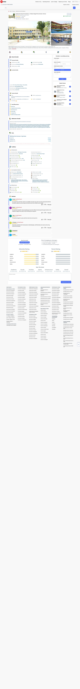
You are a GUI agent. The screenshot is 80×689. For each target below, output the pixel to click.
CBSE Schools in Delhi (32, 300)
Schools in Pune (43, 320)
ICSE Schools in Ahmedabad (56, 304)
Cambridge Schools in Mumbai (11, 325)
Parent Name (56, 58)
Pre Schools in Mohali (21, 318)
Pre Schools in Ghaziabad (22, 306)
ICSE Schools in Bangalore (56, 302)
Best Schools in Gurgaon (10, 293)
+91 (27, 99)
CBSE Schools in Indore (33, 309)
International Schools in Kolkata (45, 298)
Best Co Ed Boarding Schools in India (68, 341)
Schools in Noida (43, 327)
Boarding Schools (46, 1)
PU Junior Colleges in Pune (10, 319)
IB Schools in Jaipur (32, 328)
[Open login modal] (73, 1)
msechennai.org (38, 95)
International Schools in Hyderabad (44, 295)
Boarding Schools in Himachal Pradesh (68, 306)
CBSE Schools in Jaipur (32, 304)
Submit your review (66, 282)
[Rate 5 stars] (20, 16)
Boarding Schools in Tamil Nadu (68, 289)
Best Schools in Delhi (9, 297)
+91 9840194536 (18, 99)
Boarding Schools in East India (68, 330)
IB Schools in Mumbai (32, 324)
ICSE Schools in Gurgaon (56, 290)
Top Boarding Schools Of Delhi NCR (68, 346)
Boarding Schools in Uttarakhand (66, 311)
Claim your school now (24, 242)
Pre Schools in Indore (21, 316)
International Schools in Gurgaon (44, 304)
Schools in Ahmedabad (44, 332)
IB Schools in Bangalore (33, 331)
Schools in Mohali (43, 337)
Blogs (69, 1)
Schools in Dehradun (44, 318)
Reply (48, 204)
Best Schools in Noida (9, 295)
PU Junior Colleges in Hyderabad (9, 322)
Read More (14, 48)
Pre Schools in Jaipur (21, 311)
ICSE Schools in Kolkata (55, 288)
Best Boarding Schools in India (68, 333)
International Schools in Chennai (46, 296)
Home (10, 11)
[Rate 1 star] (16, 16)
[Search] (74, 8)
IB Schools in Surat (32, 336)
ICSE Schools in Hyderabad (56, 297)
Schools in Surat (43, 334)
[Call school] (70, 87)
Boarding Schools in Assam (67, 291)
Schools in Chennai (44, 315)
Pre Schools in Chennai (21, 295)
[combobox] (39, 8)
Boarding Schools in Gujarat (67, 297)
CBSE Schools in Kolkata (33, 297)
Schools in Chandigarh (44, 339)
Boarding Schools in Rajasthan (68, 303)
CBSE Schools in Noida (32, 290)
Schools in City (38, 1)
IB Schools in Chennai (32, 329)
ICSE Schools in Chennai (55, 311)
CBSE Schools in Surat (32, 307)
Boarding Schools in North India (68, 324)
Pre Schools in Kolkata (21, 297)
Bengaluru (53, 318)
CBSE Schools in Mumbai (33, 292)
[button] (10, 52)
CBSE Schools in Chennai (33, 295)
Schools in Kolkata (43, 317)
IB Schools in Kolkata (32, 319)
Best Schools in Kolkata (10, 302)
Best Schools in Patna (9, 312)
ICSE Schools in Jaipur (55, 299)
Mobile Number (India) (58, 66)
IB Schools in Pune (32, 326)
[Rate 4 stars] (19, 16)
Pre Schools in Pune (21, 300)
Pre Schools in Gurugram (22, 302)
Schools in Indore (43, 336)
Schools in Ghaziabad (44, 325)
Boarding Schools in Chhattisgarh (66, 294)
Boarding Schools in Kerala (67, 313)
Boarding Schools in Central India (67, 328)
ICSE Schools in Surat (55, 309)
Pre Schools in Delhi (21, 290)
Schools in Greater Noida (44, 329)
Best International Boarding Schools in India (67, 344)
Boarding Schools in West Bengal (67, 308)
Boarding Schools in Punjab (67, 319)
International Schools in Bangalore (44, 290)
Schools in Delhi (43, 310)
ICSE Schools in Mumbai (55, 292)
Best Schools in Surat (9, 307)
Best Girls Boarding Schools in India (68, 336)
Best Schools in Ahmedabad (10, 305)
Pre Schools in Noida (21, 307)
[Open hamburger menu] (79, 1)
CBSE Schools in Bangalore (33, 288)
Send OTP (62, 69)
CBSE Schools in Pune (32, 299)
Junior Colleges (54, 1)
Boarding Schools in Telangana (68, 317)
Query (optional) (57, 72)
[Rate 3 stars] (18, 16)
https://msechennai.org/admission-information (23, 121)
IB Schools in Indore (32, 335)
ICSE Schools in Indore (55, 300)
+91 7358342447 (38, 99)
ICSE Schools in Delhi (55, 306)
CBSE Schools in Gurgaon (33, 302)
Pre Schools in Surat (21, 314)
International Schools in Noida (45, 306)
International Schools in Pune (45, 300)
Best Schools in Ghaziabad (10, 311)
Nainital (53, 322)
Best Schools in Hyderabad (10, 300)
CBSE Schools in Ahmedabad (33, 306)
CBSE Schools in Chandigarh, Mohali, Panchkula (33, 312)
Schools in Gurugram (44, 322)
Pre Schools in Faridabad (22, 304)
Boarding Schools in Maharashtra (66, 300)
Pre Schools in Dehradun (22, 299)
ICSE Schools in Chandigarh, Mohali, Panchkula (56, 313)
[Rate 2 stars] (17, 16)
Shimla (53, 320)
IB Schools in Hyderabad (33, 317)
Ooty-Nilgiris (54, 327)
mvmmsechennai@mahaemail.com (17, 96)
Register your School (63, 1)
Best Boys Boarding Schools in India (68, 338)
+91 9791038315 (24, 99)
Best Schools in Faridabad (10, 309)
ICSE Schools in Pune (55, 295)
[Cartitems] (77, 1)
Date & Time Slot (57, 62)
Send (62, 78)
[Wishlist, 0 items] (75, 1)
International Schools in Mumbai (46, 292)
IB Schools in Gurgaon (32, 321)
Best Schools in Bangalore (10, 290)
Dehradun (53, 325)
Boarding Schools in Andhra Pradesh (67, 315)
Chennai (13, 11)
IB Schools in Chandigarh (33, 338)
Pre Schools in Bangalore (22, 288)
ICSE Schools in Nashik (55, 307)
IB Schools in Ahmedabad (33, 333)
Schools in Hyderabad (44, 313)
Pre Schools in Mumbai (21, 292)
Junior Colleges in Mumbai (10, 317)
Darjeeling (53, 329)
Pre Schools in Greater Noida (22, 309)
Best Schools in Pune (9, 304)
